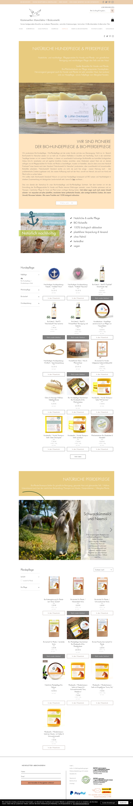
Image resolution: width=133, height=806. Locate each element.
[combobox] (103, 570)
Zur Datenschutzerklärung (81, 804)
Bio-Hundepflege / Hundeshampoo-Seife (27, 282)
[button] (112, 19)
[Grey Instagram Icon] (112, 2)
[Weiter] (111, 530)
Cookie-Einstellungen (108, 803)
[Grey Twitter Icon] (106, 2)
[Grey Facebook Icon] (103, 2)
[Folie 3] (69, 557)
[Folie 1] (64, 557)
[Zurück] (22, 530)
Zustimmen (123, 803)
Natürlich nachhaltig (39, 233)
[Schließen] (130, 802)
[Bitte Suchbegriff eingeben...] (112, 10)
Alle (22, 278)
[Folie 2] (66, 557)
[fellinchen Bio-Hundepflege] (104, 36)
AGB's (71, 765)
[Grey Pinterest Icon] (109, 2)
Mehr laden (77, 457)
